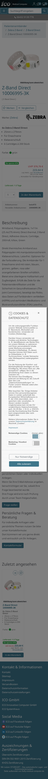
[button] (35, 436)
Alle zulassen (24, 463)
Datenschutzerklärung (25, 421)
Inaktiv (37, 443)
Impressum (13, 428)
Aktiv (36, 436)
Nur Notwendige (24, 456)
